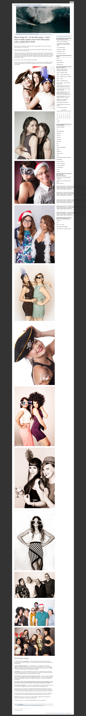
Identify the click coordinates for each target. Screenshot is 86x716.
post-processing (60, 161)
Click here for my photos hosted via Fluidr (63, 178)
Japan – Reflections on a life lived (64, 76)
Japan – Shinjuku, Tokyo (62, 72)
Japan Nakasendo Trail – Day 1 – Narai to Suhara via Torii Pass (64, 86)
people (30, 705)
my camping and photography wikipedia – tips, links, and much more (63, 44)
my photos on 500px (61, 49)
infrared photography (61, 147)
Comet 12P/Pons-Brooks (62, 107)
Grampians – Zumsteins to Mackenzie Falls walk (62, 100)
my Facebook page (61, 47)
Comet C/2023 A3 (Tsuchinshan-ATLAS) (63, 105)
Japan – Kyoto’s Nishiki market (63, 74)
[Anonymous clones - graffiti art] (71, 200)
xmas (43, 705)
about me (59, 220)
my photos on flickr (61, 51)
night (58, 155)
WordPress (51, 713)
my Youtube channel (61, 53)
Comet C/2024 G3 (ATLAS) (63, 102)
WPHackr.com (69, 713)
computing (59, 139)
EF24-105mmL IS (25, 705)
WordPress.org (60, 64)
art (57, 129)
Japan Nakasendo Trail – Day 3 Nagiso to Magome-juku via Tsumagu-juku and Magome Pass (64, 93)
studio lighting (38, 705)
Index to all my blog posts (62, 41)
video (58, 169)
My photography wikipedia (62, 226)
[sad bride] (71, 193)
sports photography (61, 163)
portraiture (34, 705)
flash (58, 145)
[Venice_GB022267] (71, 213)
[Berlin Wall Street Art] (71, 207)
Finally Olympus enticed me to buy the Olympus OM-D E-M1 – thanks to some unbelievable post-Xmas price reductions (34, 34)
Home (71, 2)
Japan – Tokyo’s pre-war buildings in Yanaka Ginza (62, 70)
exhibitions (59, 141)
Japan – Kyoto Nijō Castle (62, 80)
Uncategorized (60, 167)
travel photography (61, 165)
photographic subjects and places (64, 157)
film (57, 143)
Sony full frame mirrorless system (64, 228)
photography (20, 704)
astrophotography (60, 131)
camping (58, 137)
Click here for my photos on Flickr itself (64, 181)
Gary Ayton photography (28, 5)
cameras (58, 135)
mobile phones (60, 153)
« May (58, 121)
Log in (58, 58)
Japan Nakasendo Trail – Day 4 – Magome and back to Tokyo (64, 97)
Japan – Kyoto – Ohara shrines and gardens (63, 83)
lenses (58, 149)
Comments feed (60, 62)
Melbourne (59, 151)
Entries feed (59, 60)
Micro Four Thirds (60, 224)
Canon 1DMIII (19, 705)
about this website (60, 127)
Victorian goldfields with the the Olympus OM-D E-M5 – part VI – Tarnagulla (26, 33)
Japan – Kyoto (60, 78)
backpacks (59, 133)
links (58, 222)
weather (58, 171)
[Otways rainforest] (71, 187)
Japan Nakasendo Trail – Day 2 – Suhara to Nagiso (64, 89)
